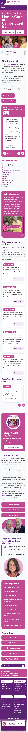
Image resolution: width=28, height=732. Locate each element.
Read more (8, 142)
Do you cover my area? (10, 595)
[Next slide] (23, 405)
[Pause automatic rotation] (18, 153)
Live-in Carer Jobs (19, 704)
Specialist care (7, 184)
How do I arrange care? (11, 609)
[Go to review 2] (10, 153)
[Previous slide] (19, 405)
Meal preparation (8, 180)
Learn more (19, 279)
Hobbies (5, 176)
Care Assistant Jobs (19, 702)
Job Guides (17, 708)
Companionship (7, 168)
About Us (3, 684)
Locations (16, 690)
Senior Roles (17, 712)
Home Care (9, 252)
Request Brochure (19, 692)
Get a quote (7, 728)
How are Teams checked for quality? (12, 614)
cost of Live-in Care (9, 458)
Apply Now (17, 700)
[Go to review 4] (14, 153)
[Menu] (25, 3)
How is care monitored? (11, 605)
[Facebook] (9, 718)
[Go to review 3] (12, 153)
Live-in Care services (9, 64)
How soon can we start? (11, 591)
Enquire (3, 702)
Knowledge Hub (5, 706)
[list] (13, 226)
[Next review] (22, 153)
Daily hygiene (7, 172)
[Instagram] (12, 718)
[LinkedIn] (15, 718)
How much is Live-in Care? (12, 587)
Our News (4, 708)
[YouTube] (18, 718)
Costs (2, 700)
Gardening (6, 174)
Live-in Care (17, 688)
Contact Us (4, 686)
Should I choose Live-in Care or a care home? (13, 600)
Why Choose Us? (5, 688)
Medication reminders (9, 182)
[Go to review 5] (16, 153)
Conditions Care (18, 686)
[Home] (1, 671)
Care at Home (17, 684)
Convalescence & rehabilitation (11, 170)
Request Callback (5, 704)
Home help (6, 178)
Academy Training (19, 710)
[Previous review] (4, 153)
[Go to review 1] (8, 153)
